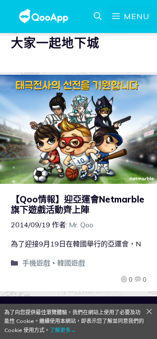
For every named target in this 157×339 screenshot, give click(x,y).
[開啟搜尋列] (98, 16)
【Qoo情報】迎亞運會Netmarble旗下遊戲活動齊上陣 (77, 204)
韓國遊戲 (71, 263)
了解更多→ (63, 330)
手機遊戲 (36, 263)
